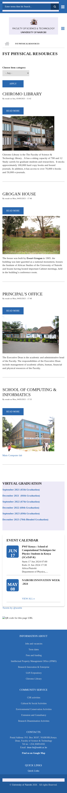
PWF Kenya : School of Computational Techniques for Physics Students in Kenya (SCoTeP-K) (39, 552)
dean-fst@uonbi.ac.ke (37, 747)
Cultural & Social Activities (34, 703)
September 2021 (11, 489)
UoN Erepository (34, 673)
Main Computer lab (12, 455)
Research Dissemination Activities (33, 721)
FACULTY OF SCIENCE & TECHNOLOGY (34, 28)
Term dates (34, 649)
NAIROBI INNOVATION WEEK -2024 (41, 582)
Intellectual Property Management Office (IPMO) (34, 661)
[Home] (33, 21)
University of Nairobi (22, 785)
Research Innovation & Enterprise (33, 667)
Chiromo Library (34, 679)
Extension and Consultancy (33, 715)
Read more (15, 112)
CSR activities (33, 697)
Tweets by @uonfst (12, 608)
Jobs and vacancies (33, 643)
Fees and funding (34, 655)
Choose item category (14, 67)
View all (27, 598)
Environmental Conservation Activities (34, 709)
